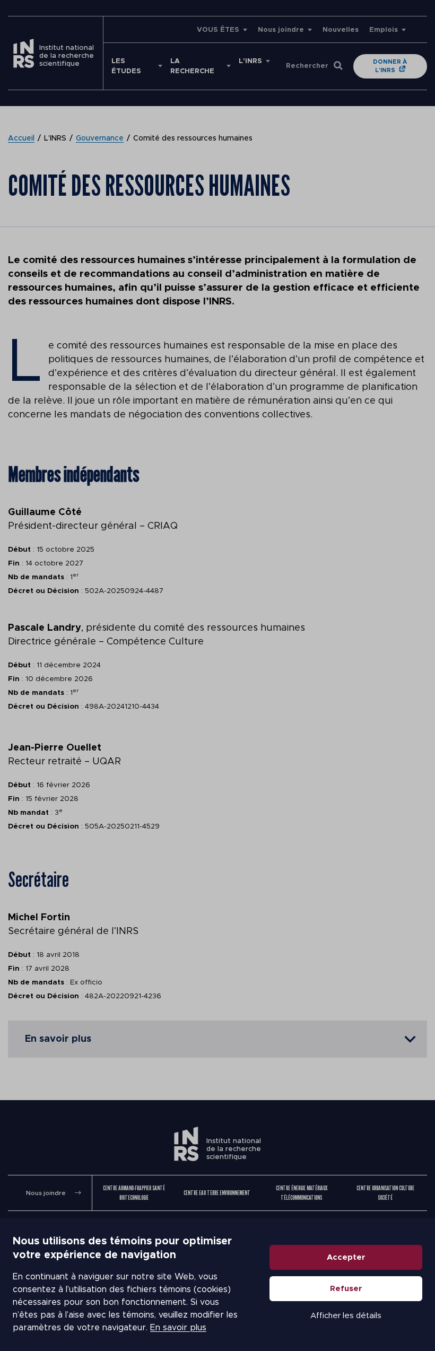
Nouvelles (341, 30)
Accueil (21, 138)
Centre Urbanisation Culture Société (385, 1192)
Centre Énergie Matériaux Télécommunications (301, 1192)
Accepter (346, 1257)
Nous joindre (281, 30)
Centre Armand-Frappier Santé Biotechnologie (134, 1192)
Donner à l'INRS (390, 66)
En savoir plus (178, 1327)
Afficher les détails (345, 1316)
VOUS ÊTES (218, 30)
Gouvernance (100, 138)
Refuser (346, 1289)
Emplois (383, 30)
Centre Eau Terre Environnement (217, 1193)
